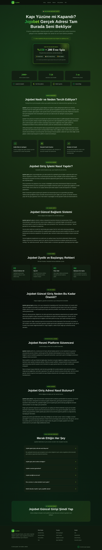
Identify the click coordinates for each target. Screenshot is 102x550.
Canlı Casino (59, 535)
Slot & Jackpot (59, 532)
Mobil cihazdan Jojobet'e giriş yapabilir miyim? (38, 489)
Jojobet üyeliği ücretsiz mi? (33, 475)
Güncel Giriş (41, 532)
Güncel (49, 2)
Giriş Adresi (60, 2)
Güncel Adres (41, 535)
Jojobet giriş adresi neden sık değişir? (35, 461)
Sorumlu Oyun (77, 540)
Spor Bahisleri (59, 540)
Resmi (54, 2)
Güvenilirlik (77, 535)
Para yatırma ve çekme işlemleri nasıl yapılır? (38, 482)
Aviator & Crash (59, 537)
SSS (65, 2)
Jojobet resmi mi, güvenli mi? (33, 468)
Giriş (44, 2)
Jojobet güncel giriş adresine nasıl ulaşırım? (37, 448)
